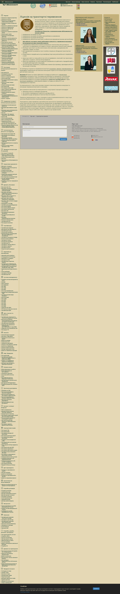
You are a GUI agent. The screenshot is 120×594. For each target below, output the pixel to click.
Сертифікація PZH (6, 221)
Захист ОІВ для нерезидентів (9, 89)
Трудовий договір (6, 499)
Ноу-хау (3, 112)
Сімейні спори (5, 572)
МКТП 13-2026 (108, 20)
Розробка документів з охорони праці (9, 385)
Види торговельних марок (110, 23)
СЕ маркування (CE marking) (8, 257)
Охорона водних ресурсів (8, 347)
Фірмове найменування (111, 27)
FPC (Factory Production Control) (9, 309)
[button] (111, 49)
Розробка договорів (6, 490)
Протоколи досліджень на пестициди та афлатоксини (8, 395)
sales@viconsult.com (67, 5)
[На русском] (78, 8)
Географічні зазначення (111, 28)
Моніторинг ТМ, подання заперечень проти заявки (8, 115)
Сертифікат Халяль (6, 240)
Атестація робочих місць (8, 374)
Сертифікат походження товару (9, 237)
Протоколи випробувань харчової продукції (8, 392)
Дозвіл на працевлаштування (9, 478)
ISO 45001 (4, 289)
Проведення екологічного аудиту (8, 338)
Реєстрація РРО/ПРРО (7, 463)
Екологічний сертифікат (8, 238)
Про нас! (68, 1)
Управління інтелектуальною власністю (9, 105)
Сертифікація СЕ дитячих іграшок (8, 262)
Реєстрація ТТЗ (5, 329)
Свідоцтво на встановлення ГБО (9, 328)
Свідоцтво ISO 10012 (6, 307)
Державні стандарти (7, 166)
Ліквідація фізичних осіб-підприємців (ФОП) (8, 459)
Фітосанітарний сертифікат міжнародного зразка (8, 418)
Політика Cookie (25, 592)
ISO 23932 (4, 304)
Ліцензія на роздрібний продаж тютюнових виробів (9, 53)
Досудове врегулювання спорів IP (9, 108)
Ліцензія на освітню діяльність (9, 38)
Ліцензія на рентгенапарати (9, 43)
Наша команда (76, 1)
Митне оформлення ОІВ (7, 119)
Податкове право (6, 576)
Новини (92, 1)
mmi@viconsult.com (82, 25)
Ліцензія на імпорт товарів (8, 64)
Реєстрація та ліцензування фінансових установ (8, 455)
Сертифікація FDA (6, 274)
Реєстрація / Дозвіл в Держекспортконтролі (7, 425)
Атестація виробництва (7, 290)
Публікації (115, 1)
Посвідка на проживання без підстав (9, 476)
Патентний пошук (6, 78)
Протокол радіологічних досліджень (8, 403)
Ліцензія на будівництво (8, 27)
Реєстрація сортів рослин (8, 209)
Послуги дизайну (6, 541)
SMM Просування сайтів (7, 540)
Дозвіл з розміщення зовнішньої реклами (10, 544)
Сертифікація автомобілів (8, 323)
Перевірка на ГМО (6, 390)
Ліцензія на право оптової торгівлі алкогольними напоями (10, 48)
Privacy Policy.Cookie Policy (8, 157)
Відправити (63, 139)
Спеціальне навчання (7, 373)
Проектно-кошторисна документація (7, 554)
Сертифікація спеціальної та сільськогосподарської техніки (9, 317)
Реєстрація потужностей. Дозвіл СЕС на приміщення (9, 551)
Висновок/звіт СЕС (6, 187)
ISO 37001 (4, 303)
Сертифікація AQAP (6, 310)
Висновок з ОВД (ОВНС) (7, 336)
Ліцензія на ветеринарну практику (8, 36)
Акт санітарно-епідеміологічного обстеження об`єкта (9, 561)
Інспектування (5, 526)
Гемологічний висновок (7, 219)
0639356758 (54, 6)
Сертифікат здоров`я (7, 246)
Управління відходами (7, 343)
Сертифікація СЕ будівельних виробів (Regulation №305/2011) (9, 264)
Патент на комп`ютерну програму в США (7, 146)
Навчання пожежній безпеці (9, 523)
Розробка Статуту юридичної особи (9, 440)
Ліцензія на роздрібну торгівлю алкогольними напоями (9, 46)
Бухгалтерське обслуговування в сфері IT (10, 161)
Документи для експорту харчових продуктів (8, 412)
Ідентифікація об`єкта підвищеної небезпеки (7, 378)
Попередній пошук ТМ (7, 74)
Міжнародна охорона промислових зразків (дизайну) (9, 138)
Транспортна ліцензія (7, 42)
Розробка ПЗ (5, 545)
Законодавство (109, 34)
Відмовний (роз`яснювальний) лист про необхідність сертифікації (9, 234)
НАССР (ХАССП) (5, 283)
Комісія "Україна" (6, 98)
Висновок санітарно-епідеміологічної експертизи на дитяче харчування (10, 193)
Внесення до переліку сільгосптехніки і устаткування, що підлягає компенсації (9, 320)
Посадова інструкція (7, 496)
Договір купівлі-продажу (8, 500)
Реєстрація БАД (5, 355)
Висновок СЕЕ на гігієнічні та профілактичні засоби (9, 196)
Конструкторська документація (9, 176)
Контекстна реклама (7, 537)
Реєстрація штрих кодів (7, 87)
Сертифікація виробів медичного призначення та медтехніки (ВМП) (8, 358)
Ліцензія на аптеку (6, 19)
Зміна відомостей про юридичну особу (10, 445)
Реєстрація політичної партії (9, 435)
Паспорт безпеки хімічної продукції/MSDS (8, 179)
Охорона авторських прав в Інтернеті (8, 93)
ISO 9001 (3, 282)
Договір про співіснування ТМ (9, 123)
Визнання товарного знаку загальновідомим (111, 25)
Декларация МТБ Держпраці (8, 382)
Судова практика (6, 579)
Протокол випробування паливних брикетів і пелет (8, 397)
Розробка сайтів (6, 536)
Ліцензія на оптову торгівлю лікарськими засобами (8, 21)
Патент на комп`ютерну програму (7, 83)
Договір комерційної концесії (9, 493)
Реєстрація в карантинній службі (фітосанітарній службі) (10, 416)
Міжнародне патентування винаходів (8, 136)
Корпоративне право (7, 575)
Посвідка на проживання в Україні (8, 470)
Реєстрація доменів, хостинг (9, 534)
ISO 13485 (4, 287)
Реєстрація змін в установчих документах (9, 443)
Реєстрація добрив (6, 206)
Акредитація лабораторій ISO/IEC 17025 (10, 293)
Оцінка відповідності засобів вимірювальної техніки (9, 506)
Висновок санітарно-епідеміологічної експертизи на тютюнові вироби (10, 189)
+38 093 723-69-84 (80, 23)
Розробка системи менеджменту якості (10, 280)
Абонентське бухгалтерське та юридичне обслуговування (9, 485)
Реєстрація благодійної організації (7, 438)
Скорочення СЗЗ (6, 341)
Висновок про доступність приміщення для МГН (8, 364)
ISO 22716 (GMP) (5, 297)
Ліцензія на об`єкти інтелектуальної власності (8, 122)
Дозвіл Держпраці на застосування (7, 371)
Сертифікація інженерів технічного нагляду (7, 518)
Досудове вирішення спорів (8, 578)
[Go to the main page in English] (78, 5)
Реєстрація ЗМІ (5, 86)
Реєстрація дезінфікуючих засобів (8, 215)
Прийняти (96, 588)
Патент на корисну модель (8, 76)
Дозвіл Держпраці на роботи (9, 369)
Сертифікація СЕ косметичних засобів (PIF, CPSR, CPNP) (9, 267)
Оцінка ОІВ (4, 116)
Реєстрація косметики (7, 222)
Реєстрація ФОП (5, 431)
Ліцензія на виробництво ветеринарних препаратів (8, 62)
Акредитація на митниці (8, 413)
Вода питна (108, 32)
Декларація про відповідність (9, 229)
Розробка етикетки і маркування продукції (10, 181)
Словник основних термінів (110, 36)
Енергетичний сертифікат (8, 249)
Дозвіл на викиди (6, 340)
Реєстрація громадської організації (7, 434)
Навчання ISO (5, 528)
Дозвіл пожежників (6, 556)
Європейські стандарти (7, 258)
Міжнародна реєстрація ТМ (8, 133)
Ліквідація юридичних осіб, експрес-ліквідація (8, 461)
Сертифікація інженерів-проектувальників (8, 522)
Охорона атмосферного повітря (9, 344)
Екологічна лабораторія (7, 346)
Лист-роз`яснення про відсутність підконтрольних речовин (9, 421)
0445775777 (65, 4)
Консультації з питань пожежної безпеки (9, 558)
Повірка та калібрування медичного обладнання (8, 361)
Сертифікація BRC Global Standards (8, 295)
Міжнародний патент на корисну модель (10, 143)
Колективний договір (7, 498)
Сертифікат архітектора (7, 519)
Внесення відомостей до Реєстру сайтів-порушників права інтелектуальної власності (10, 126)
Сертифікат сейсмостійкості (8, 244)
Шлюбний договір (6, 492)
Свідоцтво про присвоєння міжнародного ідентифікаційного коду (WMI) (9, 325)
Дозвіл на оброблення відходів (9, 350)
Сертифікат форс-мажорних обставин (8, 452)
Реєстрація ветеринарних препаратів (8, 213)
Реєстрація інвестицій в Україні (9, 450)
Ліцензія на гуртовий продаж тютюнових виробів (9, 56)
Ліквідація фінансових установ (9, 456)
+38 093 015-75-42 (80, 51)
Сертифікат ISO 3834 (6, 273)
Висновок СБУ (5, 210)
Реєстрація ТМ (5, 72)
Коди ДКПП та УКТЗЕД (7, 203)
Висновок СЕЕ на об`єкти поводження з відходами (8, 199)
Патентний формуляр (7, 118)
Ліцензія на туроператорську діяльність (9, 40)
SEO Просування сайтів (7, 539)
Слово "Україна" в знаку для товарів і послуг (111, 31)
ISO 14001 (4, 286)
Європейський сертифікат (8, 255)
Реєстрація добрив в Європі (8, 207)
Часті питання (108, 41)
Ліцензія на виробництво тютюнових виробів (8, 51)
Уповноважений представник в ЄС (9, 269)
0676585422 (76, 135)
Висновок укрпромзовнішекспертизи (8, 218)
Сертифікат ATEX (6, 259)
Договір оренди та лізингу (8, 495)
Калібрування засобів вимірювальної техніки (7, 511)
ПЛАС (3, 376)
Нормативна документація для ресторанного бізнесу (9, 175)
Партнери (99, 1)
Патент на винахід (6, 75)
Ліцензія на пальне (6, 60)
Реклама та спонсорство (111, 39)
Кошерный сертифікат (7, 241)
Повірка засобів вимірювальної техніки (9, 509)
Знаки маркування (110, 38)
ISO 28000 (4, 306)
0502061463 (54, 5)
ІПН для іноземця (6, 472)
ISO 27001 (4, 300)
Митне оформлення (6, 409)
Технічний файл (6, 271)
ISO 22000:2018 (5, 285)
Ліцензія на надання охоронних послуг (10, 32)
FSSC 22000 (4, 298)
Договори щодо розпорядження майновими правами (9, 111)
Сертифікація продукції (7, 227)
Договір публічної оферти (109, 43)
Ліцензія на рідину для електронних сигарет (7, 58)
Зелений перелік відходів (8, 334)
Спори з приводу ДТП (7, 582)
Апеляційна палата (6, 90)
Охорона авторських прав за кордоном (9, 141)
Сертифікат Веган (6, 247)
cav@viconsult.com (82, 52)
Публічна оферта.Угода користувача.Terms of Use (8, 155)
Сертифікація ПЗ (6, 243)
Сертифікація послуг (7, 230)
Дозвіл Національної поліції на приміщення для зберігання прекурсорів (9, 565)
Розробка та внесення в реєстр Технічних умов (9, 168)
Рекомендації (107, 1)
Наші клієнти (85, 1)
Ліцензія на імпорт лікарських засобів (9, 24)
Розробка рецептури (7, 170)
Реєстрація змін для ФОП (8, 447)
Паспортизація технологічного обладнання (9, 381)
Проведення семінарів (7, 525)
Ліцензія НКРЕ (5, 30)
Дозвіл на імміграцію (7, 474)
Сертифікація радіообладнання (9, 204)
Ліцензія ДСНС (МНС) (7, 34)
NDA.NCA (4, 158)
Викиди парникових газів (8, 349)
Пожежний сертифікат (7, 232)
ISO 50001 (4, 301)
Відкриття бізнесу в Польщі (8, 464)
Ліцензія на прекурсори (7, 28)
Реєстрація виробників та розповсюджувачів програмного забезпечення (10, 96)
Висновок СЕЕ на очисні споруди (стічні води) (9, 201)
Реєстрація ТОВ (5, 430)
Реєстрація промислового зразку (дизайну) (10, 80)
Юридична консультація (8, 581)
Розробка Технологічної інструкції (7, 172)
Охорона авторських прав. (8, 85)
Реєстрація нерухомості (7, 448)
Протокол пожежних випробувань (7, 400)
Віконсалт (9, 2)
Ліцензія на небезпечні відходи (9, 25)
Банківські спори (6, 573)
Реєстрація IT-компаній (7, 153)
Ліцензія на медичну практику (9, 17)
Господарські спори (6, 571)
